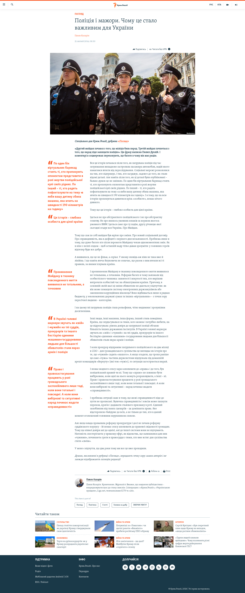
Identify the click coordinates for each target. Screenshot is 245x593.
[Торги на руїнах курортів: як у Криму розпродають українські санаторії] (45, 541)
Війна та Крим (123, 522)
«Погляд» (123, 141)
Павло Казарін (82, 36)
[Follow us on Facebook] (125, 567)
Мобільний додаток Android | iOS (51, 577)
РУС (211, 5)
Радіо (38, 571)
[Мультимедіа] (227, 5)
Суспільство (63, 522)
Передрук (84, 571)
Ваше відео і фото (44, 566)
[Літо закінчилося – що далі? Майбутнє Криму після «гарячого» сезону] (104, 541)
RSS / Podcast (41, 582)
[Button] (139, 49)
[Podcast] (165, 567)
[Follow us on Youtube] (138, 567)
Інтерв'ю (179, 522)
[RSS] (158, 567)
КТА (219, 5)
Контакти (84, 577)
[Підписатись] (172, 567)
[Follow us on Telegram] (145, 567)
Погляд (79, 14)
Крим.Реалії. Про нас (89, 566)
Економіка (62, 538)
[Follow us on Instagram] (152, 567)
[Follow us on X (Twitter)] (132, 567)
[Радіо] (236, 5)
